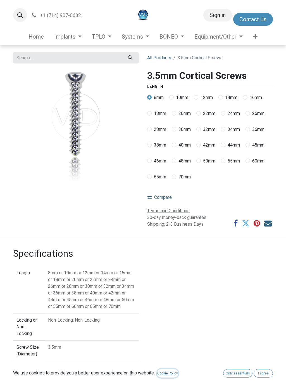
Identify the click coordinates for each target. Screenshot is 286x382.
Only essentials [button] (238, 373)
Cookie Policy (167, 373)
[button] (20, 15)
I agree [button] (263, 373)
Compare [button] (163, 197)
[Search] (130, 57)
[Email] (268, 223)
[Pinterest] (257, 223)
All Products (159, 57)
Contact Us (252, 19)
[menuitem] (36, 36)
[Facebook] (235, 223)
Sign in (217, 15)
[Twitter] (245, 223)
